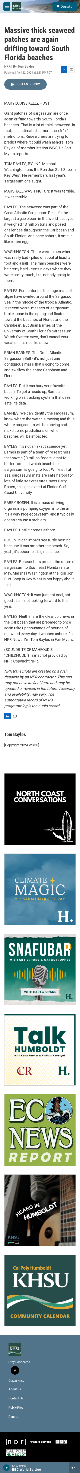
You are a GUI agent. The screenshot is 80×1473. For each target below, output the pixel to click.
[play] (6, 1468)
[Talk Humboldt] (40, 1049)
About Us (15, 1389)
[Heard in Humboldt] (40, 1210)
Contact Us (16, 1398)
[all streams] (74, 1467)
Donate (66, 6)
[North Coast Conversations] (40, 809)
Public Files (16, 1407)
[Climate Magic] (40, 889)
